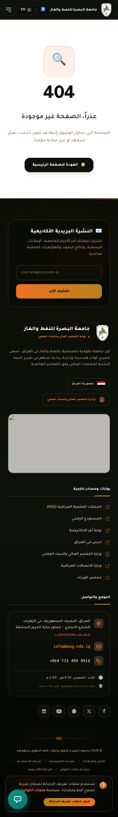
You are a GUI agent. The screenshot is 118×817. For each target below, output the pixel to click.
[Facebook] (104, 711)
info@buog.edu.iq (71, 646)
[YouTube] (59, 711)
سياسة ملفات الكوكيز (75, 769)
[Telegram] (74, 711)
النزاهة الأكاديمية (40, 769)
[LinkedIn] (44, 711)
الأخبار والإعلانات (94, 761)
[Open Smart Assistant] (18, 799)
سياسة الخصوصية (62, 761)
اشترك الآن (59, 291)
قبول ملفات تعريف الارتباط (69, 802)
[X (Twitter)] (89, 711)
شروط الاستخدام (29, 761)
